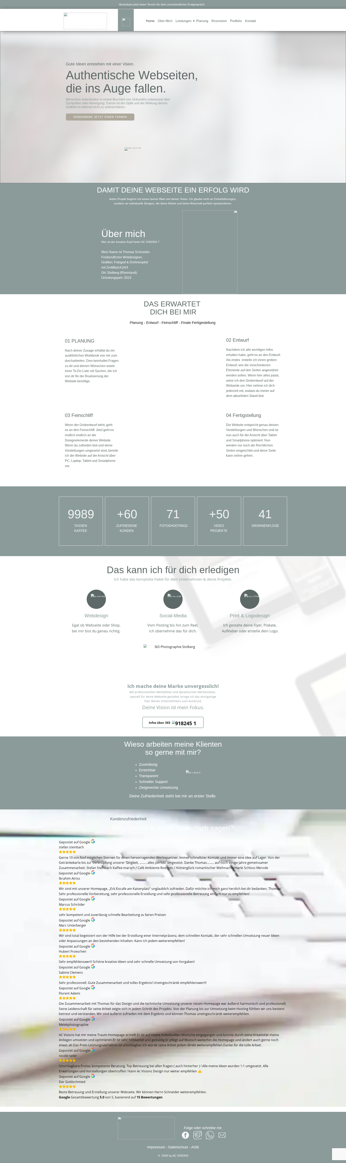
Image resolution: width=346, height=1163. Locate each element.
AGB (195, 1147)
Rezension (219, 21)
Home (150, 21)
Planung (202, 21)
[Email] (222, 1135)
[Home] (85, 21)
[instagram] (197, 1135)
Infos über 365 (160, 723)
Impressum (156, 1147)
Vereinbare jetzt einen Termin (100, 117)
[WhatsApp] (210, 1135)
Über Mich (165, 21)
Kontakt (250, 21)
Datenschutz (178, 1147)
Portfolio (236, 21)
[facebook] (185, 1135)
